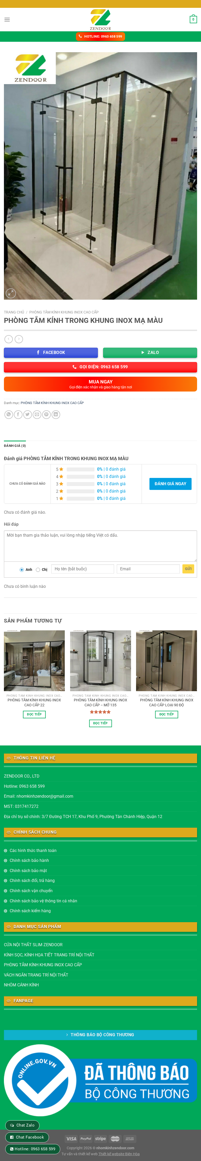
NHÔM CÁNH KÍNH (21, 984)
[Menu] (7, 19)
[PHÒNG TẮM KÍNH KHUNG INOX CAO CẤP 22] (34, 660)
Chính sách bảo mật (28, 870)
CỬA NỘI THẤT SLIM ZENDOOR (33, 944)
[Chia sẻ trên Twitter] (27, 414)
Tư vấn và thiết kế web (80, 1154)
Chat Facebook (30, 1137)
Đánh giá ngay (170, 483)
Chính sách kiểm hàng (30, 910)
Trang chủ (14, 312)
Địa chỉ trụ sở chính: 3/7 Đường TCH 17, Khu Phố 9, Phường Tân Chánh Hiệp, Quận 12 (83, 816)
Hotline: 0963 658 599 (24, 786)
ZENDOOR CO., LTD (22, 776)
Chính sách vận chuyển (31, 890)
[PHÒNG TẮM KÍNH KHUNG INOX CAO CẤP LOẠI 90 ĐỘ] (166, 660)
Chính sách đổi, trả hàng (32, 880)
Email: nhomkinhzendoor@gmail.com (38, 796)
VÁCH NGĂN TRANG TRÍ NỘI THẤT (36, 975)
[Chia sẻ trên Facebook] (18, 414)
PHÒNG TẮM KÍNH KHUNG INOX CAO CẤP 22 (34, 702)
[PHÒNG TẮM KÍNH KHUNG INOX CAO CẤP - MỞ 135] (100, 660)
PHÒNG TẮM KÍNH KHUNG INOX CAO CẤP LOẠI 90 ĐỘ (166, 702)
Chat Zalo (25, 1125)
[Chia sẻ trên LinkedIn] (56, 414)
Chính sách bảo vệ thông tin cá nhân (43, 900)
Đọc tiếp (34, 714)
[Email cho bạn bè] (37, 414)
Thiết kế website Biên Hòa (119, 1154)
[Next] (197, 683)
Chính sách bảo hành (29, 860)
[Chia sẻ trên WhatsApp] (8, 414)
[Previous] (4, 683)
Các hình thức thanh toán (33, 850)
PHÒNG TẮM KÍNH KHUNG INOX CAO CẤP (64, 312)
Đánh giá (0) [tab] (15, 446)
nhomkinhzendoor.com (115, 1148)
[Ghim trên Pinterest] (46, 414)
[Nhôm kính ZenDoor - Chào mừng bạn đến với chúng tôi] (100, 19)
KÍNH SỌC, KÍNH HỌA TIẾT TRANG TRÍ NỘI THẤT (49, 954)
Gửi (188, 569)
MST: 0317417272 (21, 806)
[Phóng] (11, 293)
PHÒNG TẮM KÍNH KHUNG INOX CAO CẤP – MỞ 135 (100, 702)
